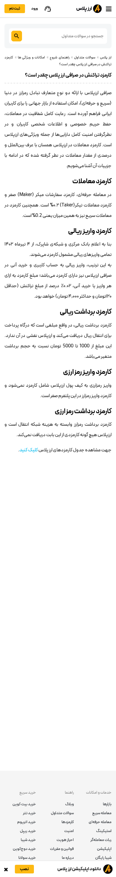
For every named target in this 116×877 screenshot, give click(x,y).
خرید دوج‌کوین (24, 849)
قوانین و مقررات (62, 849)
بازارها (107, 804)
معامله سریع (102, 813)
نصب (24, 869)
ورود (34, 8)
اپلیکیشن (104, 849)
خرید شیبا (28, 840)
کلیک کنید (28, 450)
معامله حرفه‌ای (100, 822)
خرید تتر (29, 813)
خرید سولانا (27, 858)
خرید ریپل (28, 831)
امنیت (69, 831)
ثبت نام (14, 8)
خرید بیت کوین (24, 804)
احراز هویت (65, 840)
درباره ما (68, 858)
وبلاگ (69, 804)
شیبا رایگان (103, 858)
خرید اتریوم (26, 822)
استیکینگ (104, 831)
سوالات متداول (62, 813)
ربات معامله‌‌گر (101, 840)
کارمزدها (68, 822)
